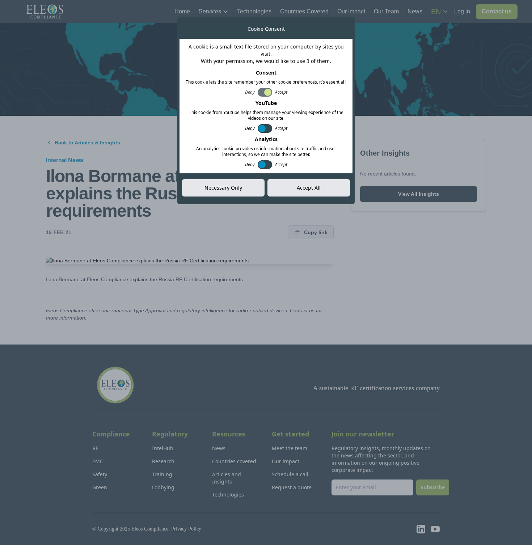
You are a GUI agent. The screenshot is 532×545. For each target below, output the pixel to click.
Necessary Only (223, 187)
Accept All (309, 187)
